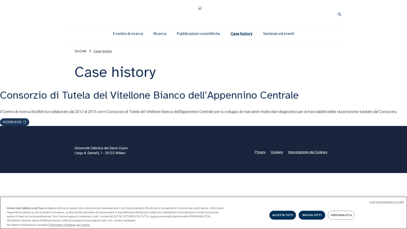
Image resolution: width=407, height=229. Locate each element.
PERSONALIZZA (341, 215)
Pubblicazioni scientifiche (198, 33)
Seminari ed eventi (278, 33)
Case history (241, 33)
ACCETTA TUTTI (282, 215)
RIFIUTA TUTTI (312, 215)
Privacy (260, 152)
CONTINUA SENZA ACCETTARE (386, 202)
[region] (203, 213)
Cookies (277, 152)
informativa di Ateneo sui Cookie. (70, 224)
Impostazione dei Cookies (307, 152)
